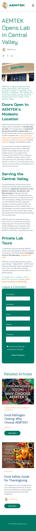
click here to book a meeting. (16, 280)
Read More (12, 433)
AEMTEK (7, 428)
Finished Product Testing (13, 408)
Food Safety (8, 410)
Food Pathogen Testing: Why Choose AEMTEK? (16, 418)
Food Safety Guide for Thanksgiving (16, 478)
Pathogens (25, 408)
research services (20, 140)
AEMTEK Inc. (11, 50)
